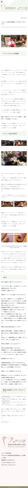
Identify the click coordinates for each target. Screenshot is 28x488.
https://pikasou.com (9, 465)
